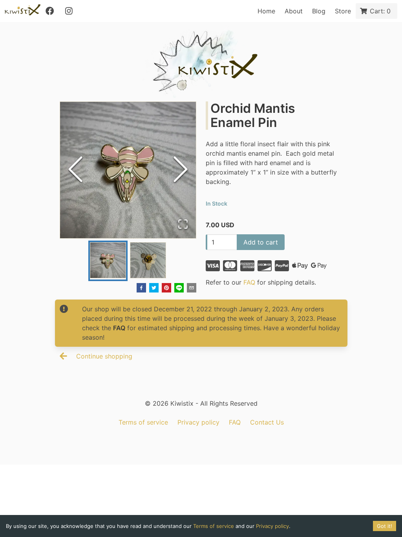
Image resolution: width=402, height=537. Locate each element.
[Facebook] (49, 11)
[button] (128, 170)
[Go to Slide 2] (148, 261)
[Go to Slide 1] (108, 261)
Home (266, 11)
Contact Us (267, 422)
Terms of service (143, 422)
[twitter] (154, 289)
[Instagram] (68, 11)
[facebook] (141, 289)
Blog (318, 11)
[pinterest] (166, 289)
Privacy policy (198, 422)
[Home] (22, 11)
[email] (191, 289)
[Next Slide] (180, 170)
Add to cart (260, 242)
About (294, 11)
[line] (179, 289)
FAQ (249, 282)
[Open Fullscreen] (183, 225)
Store (343, 11)
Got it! (384, 526)
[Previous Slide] (75, 170)
